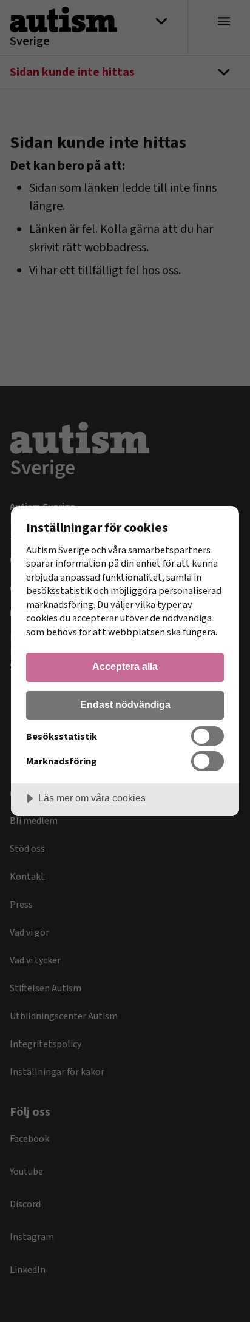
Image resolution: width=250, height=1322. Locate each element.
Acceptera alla (125, 666)
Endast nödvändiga (125, 704)
